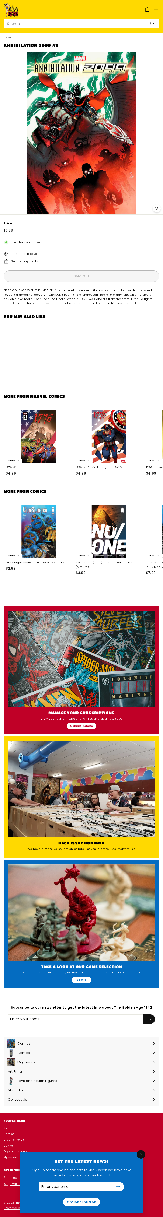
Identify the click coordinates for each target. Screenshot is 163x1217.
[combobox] (81, 23)
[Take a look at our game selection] (81, 912)
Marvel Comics (47, 396)
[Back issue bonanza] (81, 789)
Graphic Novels (14, 1139)
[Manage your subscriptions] (81, 659)
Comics (38, 491)
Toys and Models (15, 1151)
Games (81, 980)
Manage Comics (81, 726)
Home (7, 37)
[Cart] (147, 9)
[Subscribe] (118, 1186)
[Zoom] (157, 208)
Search (8, 1128)
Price (8, 223)
